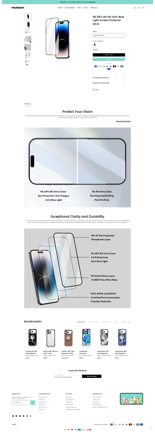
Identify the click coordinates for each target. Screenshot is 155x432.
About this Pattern (123, 121)
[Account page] (139, 8)
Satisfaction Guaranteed (101, 83)
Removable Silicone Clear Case (50, 352)
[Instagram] (13, 416)
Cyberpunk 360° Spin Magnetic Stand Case (31, 352)
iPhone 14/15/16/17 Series (32, 355)
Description (27, 104)
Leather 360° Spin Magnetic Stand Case (67, 352)
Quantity (95, 50)
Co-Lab (116, 322)
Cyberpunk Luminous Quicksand (83, 352)
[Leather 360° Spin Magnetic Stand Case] (68, 338)
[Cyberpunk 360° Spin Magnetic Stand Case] (32, 338)
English (14, 424)
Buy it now (109, 59)
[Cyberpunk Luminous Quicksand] (86, 338)
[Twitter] (20, 416)
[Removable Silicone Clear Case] (50, 338)
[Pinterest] (27, 416)
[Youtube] (23, 416)
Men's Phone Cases (93, 322)
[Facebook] (16, 416)
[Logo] (17, 7)
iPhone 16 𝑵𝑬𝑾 (81, 322)
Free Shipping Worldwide (101, 78)
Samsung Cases (126, 322)
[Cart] (143, 8)
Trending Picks (106, 322)
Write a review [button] (92, 376)
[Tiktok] (30, 416)
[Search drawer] (135, 8)
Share (97, 90)
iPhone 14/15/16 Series (49, 355)
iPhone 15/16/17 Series (67, 355)
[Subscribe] (33, 402)
